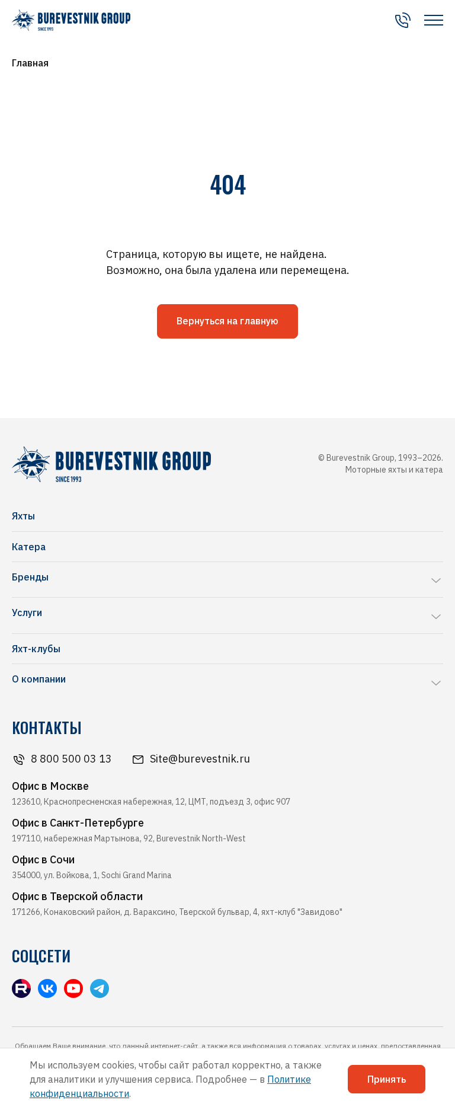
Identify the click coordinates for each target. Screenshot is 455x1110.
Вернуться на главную (227, 321)
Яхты (23, 516)
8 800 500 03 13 (71, 758)
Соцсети (41, 956)
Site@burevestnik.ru (200, 758)
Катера (29, 547)
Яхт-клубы (36, 649)
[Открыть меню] (433, 20)
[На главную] (71, 20)
